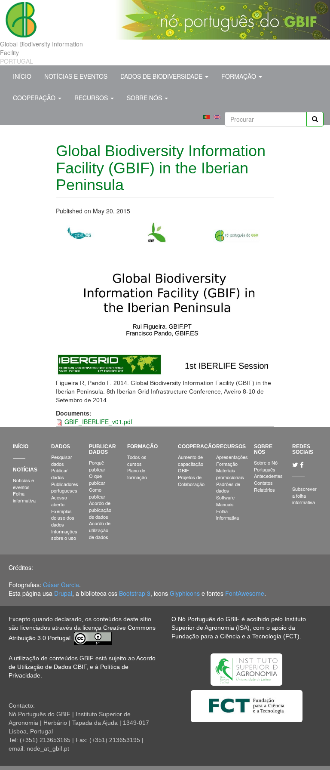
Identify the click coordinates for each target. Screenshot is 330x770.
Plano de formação (137, 473)
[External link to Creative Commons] (93, 637)
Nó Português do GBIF (209, 619)
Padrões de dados (228, 487)
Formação (239, 76)
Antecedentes (268, 475)
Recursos (92, 97)
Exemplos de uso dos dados (62, 518)
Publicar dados (59, 473)
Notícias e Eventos (75, 76)
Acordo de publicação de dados (100, 509)
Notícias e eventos (23, 483)
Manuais (225, 504)
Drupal (63, 593)
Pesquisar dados (61, 460)
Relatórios (264, 489)
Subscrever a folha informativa (304, 495)
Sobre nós (145, 97)
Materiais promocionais (230, 473)
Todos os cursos (137, 460)
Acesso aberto (59, 501)
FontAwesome (244, 593)
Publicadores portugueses (64, 487)
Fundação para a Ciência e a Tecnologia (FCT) (235, 636)
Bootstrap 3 (134, 593)
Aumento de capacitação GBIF (190, 463)
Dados (60, 447)
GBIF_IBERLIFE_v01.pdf (98, 421)
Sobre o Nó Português (266, 466)
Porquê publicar (97, 466)
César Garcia (61, 584)
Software (225, 497)
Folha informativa (24, 497)
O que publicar (97, 479)
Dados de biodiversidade (162, 76)
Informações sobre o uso (64, 535)
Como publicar (97, 493)
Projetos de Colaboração (191, 480)
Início (22, 76)
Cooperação (35, 97)
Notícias (25, 470)
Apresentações (232, 456)
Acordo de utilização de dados (99, 530)
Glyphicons (185, 593)
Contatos (263, 482)
